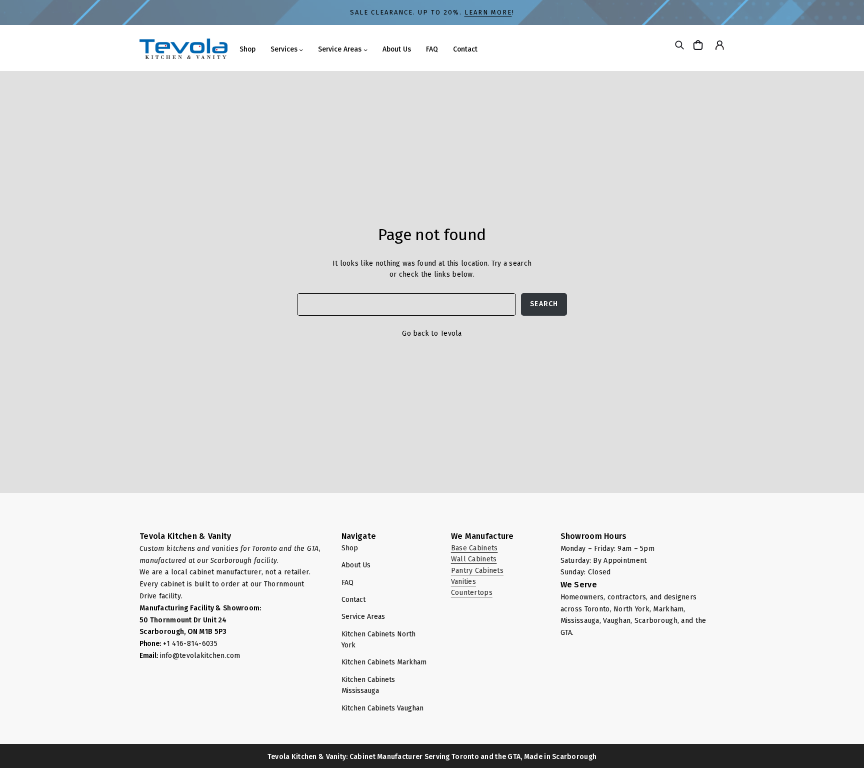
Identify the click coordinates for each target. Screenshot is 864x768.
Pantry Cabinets (477, 570)
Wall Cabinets (474, 559)
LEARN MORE (488, 12)
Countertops (471, 592)
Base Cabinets (474, 548)
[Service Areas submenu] (366, 50)
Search (544, 304)
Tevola (451, 333)
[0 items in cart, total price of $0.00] (699, 45)
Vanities (463, 581)
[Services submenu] (301, 50)
